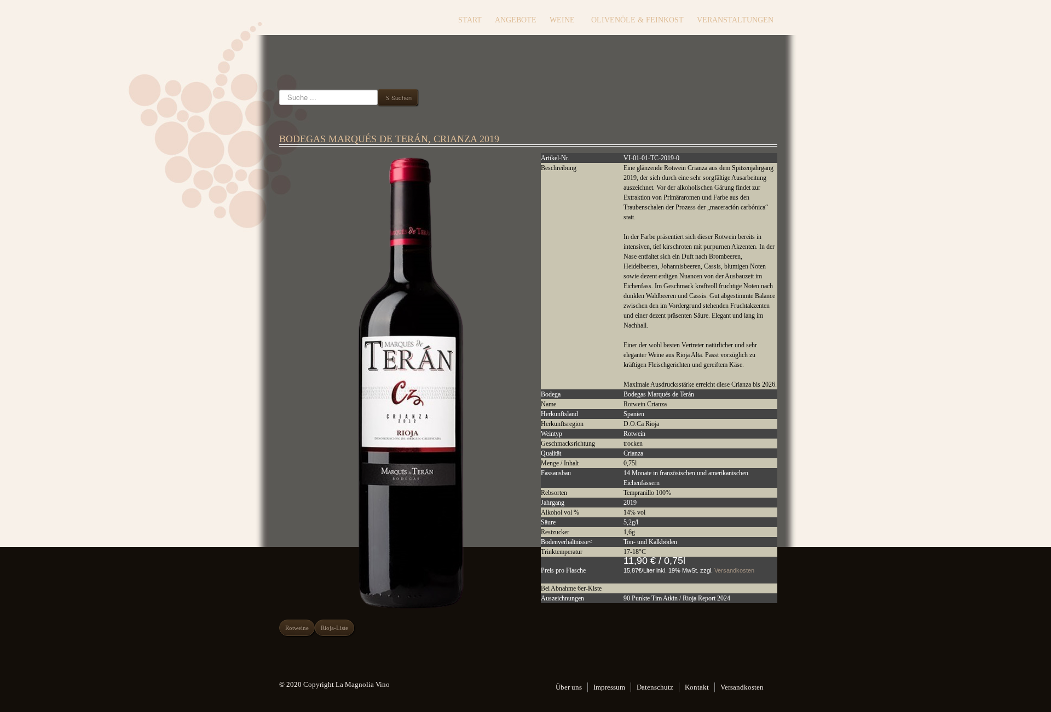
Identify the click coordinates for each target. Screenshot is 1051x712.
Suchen (401, 97)
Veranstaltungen (735, 20)
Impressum (609, 687)
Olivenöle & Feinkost (637, 20)
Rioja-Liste (334, 628)
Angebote (515, 20)
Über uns (569, 687)
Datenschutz (655, 687)
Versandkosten (734, 570)
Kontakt (697, 687)
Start (470, 20)
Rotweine (297, 628)
